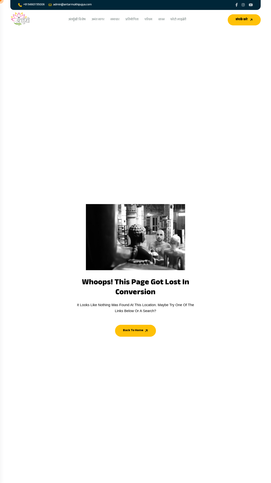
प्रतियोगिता (132, 19)
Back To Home (133, 330)
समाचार (114, 19)
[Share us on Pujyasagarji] (243, 5)
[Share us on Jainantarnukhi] (236, 5)
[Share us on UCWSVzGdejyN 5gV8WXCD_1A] (251, 5)
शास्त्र (161, 19)
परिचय (148, 19)
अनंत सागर (98, 19)
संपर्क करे (242, 19)
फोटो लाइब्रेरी (178, 19)
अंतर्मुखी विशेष (77, 19)
